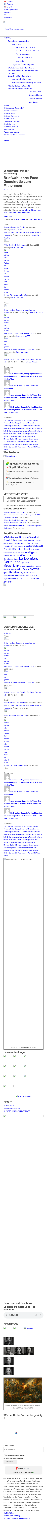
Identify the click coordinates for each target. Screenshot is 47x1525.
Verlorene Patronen (10, 190)
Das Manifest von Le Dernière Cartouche (23, 70)
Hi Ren (22, 428)
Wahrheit (38, 447)
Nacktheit (36, 439)
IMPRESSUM (9, 1106)
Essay (18, 425)
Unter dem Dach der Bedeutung (15, 245)
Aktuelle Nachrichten (15, 86)
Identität (28, 428)
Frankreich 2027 (18, 546)
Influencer (31, 431)
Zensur (6, 449)
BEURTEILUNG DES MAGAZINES (17, 1111)
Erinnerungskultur (10, 425)
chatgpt (17, 423)
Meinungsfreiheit (9, 439)
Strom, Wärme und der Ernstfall (15, 295)
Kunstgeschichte (30, 433)
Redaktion (28, 88)
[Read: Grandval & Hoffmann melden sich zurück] (6, 330)
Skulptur (25, 444)
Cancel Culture (32, 420)
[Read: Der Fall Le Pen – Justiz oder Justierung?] (6, 347)
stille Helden (37, 576)
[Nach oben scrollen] (0, 1523)
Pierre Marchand (17, 247)
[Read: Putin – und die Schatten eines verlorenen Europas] (6, 306)
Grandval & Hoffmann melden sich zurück (19, 333)
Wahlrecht (31, 447)
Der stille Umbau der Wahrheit (15, 227)
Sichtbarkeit (18, 444)
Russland (24, 441)
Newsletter (8, 17)
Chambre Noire (9, 423)
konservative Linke (10, 433)
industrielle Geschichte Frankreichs (15, 431)
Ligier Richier (22, 436)
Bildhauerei (11, 420)
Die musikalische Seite (16, 88)
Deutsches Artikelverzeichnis (18, 41)
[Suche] (5, 137)
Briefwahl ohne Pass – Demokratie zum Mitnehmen (22, 181)
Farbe (23, 425)
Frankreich (29, 425)
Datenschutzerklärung (12, 1108)
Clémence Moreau (26, 423)
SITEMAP (12, 73)
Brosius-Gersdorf (21, 420)
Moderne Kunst (27, 439)
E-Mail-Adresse (9, 1446)
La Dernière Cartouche (21, 560)
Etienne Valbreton (32, 362)
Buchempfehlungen (11, 9)
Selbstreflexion (9, 444)
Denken (36, 423)
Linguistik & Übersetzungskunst (19, 76)
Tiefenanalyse (22, 447)
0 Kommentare (19, 219)
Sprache (32, 444)
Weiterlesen (8, 216)
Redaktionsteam (10, 15)
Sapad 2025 (32, 441)
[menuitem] (23, 1)
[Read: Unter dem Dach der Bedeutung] (6, 241)
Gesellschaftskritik (14, 428)
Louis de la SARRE (36, 219)
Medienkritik (31, 436)
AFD (5, 420)
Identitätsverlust (36, 428)
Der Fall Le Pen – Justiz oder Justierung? (19, 349)
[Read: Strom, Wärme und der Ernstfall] (6, 292)
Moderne (18, 439)
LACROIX (8, 12)
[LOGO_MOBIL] (22, 29)
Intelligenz (38, 431)
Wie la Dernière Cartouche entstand (21, 68)
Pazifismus (7, 441)
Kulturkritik (20, 433)
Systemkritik (13, 447)
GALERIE (26, 86)
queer (19, 441)
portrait (13, 441)
